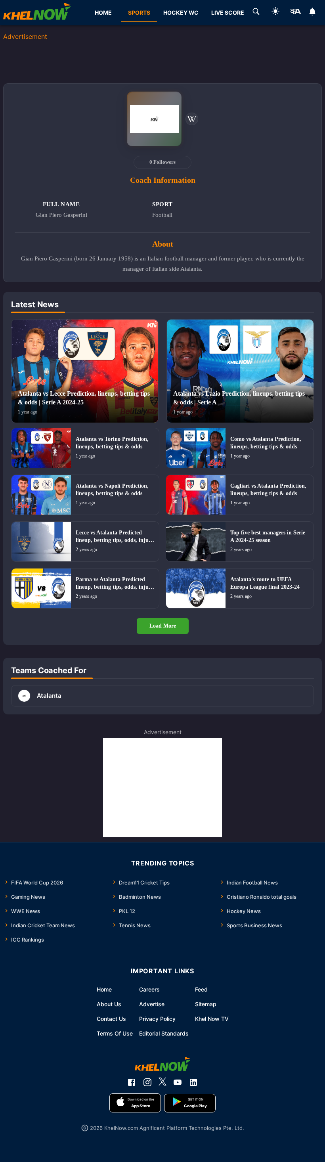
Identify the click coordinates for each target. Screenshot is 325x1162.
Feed (201, 989)
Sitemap (205, 1004)
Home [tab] (103, 12)
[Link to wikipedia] (191, 119)
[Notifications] (312, 12)
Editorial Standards (164, 1033)
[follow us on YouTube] (177, 1082)
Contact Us (111, 1018)
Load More (162, 626)
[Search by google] (256, 13)
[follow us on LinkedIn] (193, 1082)
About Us (109, 1004)
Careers (149, 989)
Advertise (151, 1004)
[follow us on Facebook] (131, 1082)
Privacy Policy (157, 1018)
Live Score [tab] (227, 12)
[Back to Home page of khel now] (37, 12)
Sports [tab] (139, 12)
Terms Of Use (115, 1033)
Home (104, 989)
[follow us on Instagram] (147, 1082)
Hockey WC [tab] (181, 12)
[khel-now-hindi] (295, 12)
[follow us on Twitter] (162, 1082)
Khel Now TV (212, 1018)
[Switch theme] (275, 12)
